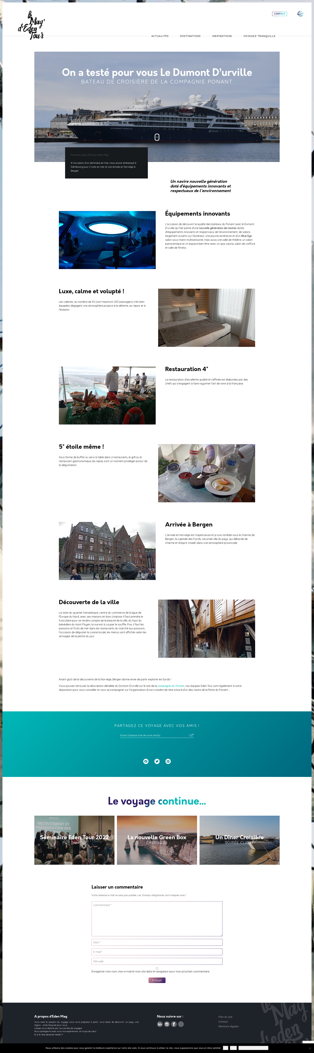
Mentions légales (228, 1026)
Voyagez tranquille (260, 36)
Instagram (167, 1023)
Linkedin (160, 1023)
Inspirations (222, 36)
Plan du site (225, 1017)
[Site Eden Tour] (300, 14)
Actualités (160, 36)
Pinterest (181, 1023)
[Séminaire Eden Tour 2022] (74, 840)
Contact (279, 14)
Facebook (174, 1023)
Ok (225, 1048)
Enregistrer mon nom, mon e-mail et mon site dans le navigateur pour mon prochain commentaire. (151, 971)
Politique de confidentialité (253, 1048)
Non (233, 1048)
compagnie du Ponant (171, 686)
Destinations (190, 36)
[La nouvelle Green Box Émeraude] (157, 840)
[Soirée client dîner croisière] (240, 840)
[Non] (310, 1048)
